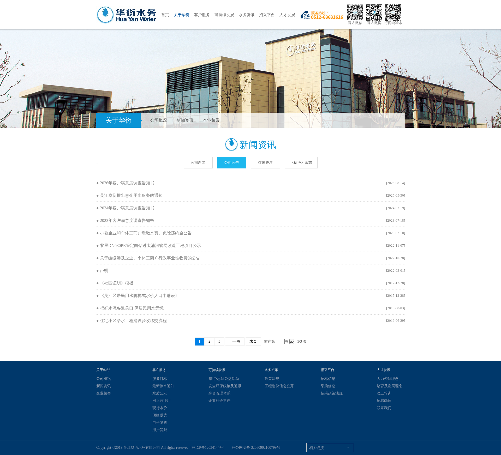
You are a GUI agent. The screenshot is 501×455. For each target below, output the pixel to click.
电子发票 (159, 422)
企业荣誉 (211, 120)
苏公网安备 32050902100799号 (256, 448)
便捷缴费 (159, 415)
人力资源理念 (388, 379)
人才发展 (287, 15)
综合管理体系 (219, 393)
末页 (253, 341)
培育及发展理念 (389, 386)
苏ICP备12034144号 (207, 448)
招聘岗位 (384, 401)
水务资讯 (246, 15)
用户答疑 (159, 430)
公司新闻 (198, 163)
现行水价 (159, 408)
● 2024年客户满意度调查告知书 (125, 208)
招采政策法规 (332, 393)
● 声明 (102, 270)
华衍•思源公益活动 (223, 379)
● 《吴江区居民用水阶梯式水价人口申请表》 (137, 295)
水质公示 (159, 393)
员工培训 (384, 393)
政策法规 (272, 379)
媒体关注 (265, 163)
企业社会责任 (219, 401)
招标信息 (328, 379)
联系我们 (384, 408)
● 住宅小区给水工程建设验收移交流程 (131, 320)
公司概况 (158, 120)
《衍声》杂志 (301, 163)
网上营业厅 (161, 401)
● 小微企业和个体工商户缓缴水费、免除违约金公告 (144, 233)
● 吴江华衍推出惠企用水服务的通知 (129, 195)
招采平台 (267, 15)
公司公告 (231, 163)
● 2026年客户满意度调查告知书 (125, 183)
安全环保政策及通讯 (224, 386)
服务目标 (159, 379)
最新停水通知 (163, 386)
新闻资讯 (185, 120)
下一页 (234, 341)
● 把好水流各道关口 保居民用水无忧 (130, 308)
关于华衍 (181, 15)
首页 (165, 15)
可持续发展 (224, 15)
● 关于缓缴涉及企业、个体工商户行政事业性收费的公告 (148, 258)
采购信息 (328, 386)
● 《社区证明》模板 (114, 283)
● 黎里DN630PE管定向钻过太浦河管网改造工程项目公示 (148, 245)
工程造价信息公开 (279, 386)
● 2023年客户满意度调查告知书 (125, 220)
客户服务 (202, 15)
